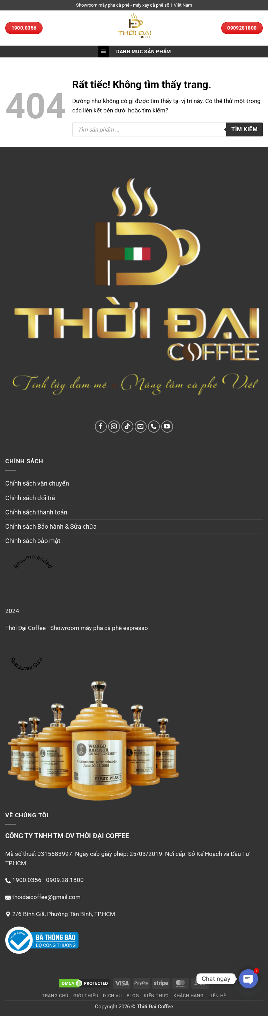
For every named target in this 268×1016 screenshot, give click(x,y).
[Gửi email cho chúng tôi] (141, 426)
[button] (104, 51)
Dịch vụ (112, 995)
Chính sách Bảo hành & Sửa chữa (51, 526)
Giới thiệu (85, 995)
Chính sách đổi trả (30, 498)
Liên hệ (217, 995)
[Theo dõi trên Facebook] (101, 426)
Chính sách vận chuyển (37, 483)
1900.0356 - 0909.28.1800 (48, 879)
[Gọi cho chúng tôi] (154, 426)
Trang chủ (55, 995)
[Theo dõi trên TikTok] (127, 426)
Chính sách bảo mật (32, 540)
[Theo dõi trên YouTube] (167, 426)
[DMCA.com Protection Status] (84, 983)
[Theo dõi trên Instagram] (114, 426)
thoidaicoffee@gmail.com (46, 896)
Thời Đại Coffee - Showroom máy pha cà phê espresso (76, 627)
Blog (133, 995)
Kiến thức (156, 995)
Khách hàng (188, 995)
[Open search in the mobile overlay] (167, 129)
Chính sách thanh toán (36, 512)
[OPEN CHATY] (248, 978)
